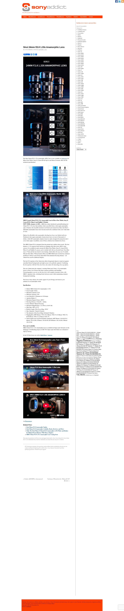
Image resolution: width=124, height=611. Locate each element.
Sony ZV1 (80, 132)
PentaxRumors (51, 16)
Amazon (50, 335)
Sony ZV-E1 (81, 129)
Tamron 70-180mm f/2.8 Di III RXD (89, 360)
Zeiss (79, 142)
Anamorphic (49, 438)
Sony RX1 (80, 115)
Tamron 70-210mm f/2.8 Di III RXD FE (88, 369)
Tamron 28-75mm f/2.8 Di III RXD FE (86, 357)
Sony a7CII (80, 77)
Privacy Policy (51, 603)
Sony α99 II (81, 134)
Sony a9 (80, 100)
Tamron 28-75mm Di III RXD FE (88, 354)
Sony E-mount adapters (83, 107)
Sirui (54, 438)
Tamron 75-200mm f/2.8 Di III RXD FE (87, 370)
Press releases (81, 46)
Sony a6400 (81, 60)
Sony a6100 (81, 55)
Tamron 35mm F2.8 (84, 359)
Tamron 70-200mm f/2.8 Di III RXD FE (86, 368)
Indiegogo (64, 158)
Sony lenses (81, 112)
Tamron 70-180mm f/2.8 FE (84, 363)
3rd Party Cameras (82, 29)
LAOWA (89, 338)
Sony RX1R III (81, 125)
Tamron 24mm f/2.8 (84, 351)
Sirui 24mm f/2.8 (59, 438)
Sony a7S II (80, 93)
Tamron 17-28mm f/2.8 (85, 344)
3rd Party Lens (38, 438)
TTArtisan (89, 373)
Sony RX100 (81, 122)
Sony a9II (80, 102)
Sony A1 (80, 51)
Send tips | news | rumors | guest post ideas (86, 23)
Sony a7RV (80, 88)
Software (80, 50)
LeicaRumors (41, 16)
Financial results (82, 40)
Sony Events (81, 109)
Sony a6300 (81, 58)
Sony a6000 (81, 53)
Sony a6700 (81, 65)
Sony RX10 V (81, 120)
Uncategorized (81, 137)
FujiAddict (68, 16)
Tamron (87, 340)
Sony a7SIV (81, 97)
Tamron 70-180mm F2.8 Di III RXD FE (91, 367)
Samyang (99, 339)
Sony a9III (80, 104)
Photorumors (28, 421)
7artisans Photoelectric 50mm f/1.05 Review (58, 480)
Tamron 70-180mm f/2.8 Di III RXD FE (87, 362)
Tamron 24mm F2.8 (94, 351)
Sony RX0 (80, 114)
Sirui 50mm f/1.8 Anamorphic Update (36, 427)
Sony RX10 (80, 117)
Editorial (80, 38)
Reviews (80, 48)
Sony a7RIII (81, 85)
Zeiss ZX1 (80, 144)
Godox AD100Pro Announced (33, 479)
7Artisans (78, 332)
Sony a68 (80, 67)
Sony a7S (80, 92)
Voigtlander (96, 375)
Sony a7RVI (81, 90)
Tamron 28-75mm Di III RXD (87, 352)
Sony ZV (80, 127)
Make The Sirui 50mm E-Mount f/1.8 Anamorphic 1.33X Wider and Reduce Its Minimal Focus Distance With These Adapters (47, 432)
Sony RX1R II (81, 124)
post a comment (60, 439)
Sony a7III (80, 80)
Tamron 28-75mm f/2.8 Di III (82, 355)
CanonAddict (83, 16)
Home (24, 16)
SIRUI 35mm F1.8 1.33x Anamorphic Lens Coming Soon (42, 434)
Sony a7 (80, 70)
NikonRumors (32, 16)
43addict (76, 16)
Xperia (79, 141)
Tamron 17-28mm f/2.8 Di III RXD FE (88, 348)
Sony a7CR (80, 78)
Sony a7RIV (81, 87)
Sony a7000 (81, 73)
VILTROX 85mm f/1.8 (89, 375)
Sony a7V (80, 98)
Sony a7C (80, 75)
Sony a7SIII (80, 95)
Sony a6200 (81, 56)
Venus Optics (95, 373)
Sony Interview (81, 110)
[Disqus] (46, 504)
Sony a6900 (81, 68)
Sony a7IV (80, 82)
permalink (37, 439)
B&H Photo (44, 335)
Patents (79, 45)
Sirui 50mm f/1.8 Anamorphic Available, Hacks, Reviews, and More (45, 429)
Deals (79, 35)
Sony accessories (82, 105)
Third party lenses (82, 136)
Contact (91, 16)
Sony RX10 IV (81, 119)
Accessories (80, 33)
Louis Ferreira (29, 49)
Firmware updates (82, 41)
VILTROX (80, 374)
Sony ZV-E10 (81, 130)
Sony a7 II (80, 72)
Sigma (79, 340)
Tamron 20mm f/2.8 (89, 349)
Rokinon (94, 339)
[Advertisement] (46, 32)
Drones (79, 36)
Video (79, 139)
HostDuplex (29, 606)
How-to (79, 43)
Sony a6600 (81, 63)
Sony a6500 (81, 61)
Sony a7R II (81, 83)
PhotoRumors (60, 16)
